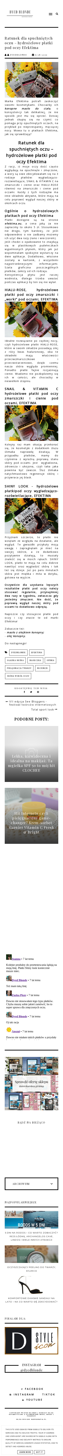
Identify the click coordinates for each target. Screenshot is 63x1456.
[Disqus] (31, 902)
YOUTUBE (34, 1399)
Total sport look (42, 709)
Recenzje (42, 668)
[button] (45, 7)
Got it (39, 1452)
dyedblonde (18, 652)
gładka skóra (15, 660)
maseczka (35, 660)
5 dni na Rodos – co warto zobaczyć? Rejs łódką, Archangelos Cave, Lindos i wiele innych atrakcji (31, 1236)
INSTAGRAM (24, 1394)
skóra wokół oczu (18, 676)
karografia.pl (39, 1419)
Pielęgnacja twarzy (19, 668)
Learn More (25, 1452)
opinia (50, 660)
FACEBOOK (34, 1388)
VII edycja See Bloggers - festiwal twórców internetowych (32, 703)
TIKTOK (48, 1394)
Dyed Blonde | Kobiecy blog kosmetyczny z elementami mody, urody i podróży (31, 1414)
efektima (36, 652)
